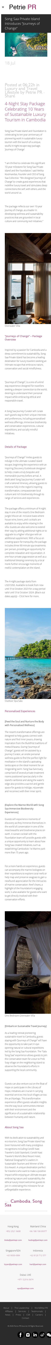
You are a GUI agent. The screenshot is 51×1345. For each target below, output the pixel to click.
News (7, 1314)
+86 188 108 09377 (38, 1231)
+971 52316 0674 (25, 1279)
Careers (39, 1314)
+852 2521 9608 (13, 1231)
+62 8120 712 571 (38, 1255)
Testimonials (37, 1311)
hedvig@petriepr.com (37, 1240)
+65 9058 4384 (13, 1255)
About (6, 1307)
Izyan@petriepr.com (13, 1264)
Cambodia (20, 1202)
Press (18, 1314)
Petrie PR (34, 93)
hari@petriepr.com (38, 1264)
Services (22, 1311)
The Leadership (21, 1307)
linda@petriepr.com (13, 1240)
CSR (28, 1314)
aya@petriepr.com (25, 1288)
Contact (25, 1318)
